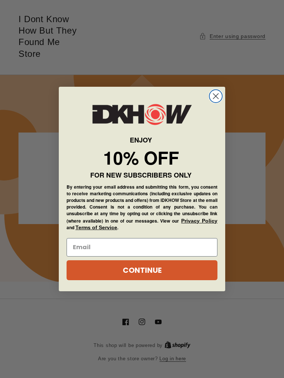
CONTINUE (142, 270)
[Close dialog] (215, 96)
